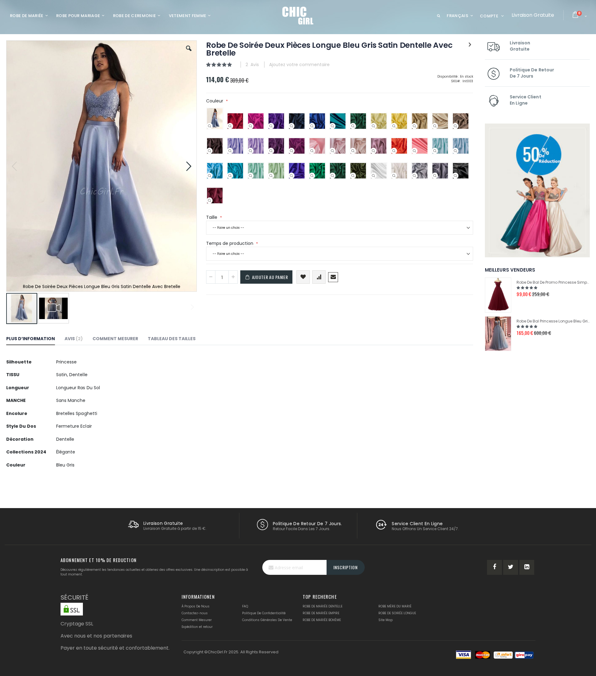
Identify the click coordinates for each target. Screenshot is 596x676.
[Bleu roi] (312, 126)
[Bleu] (209, 176)
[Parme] (250, 151)
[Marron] (209, 151)
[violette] (271, 126)
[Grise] (435, 176)
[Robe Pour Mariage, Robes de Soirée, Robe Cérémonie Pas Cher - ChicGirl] (298, 15)
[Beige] (435, 126)
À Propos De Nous (196, 606)
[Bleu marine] (291, 126)
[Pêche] (353, 151)
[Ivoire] (394, 176)
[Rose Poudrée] (332, 151)
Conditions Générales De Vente (267, 620)
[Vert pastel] (271, 176)
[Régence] (291, 176)
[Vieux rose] (373, 151)
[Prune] (271, 151)
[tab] (35, 339)
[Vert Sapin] (353, 126)
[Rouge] (230, 126)
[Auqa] (435, 151)
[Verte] (312, 176)
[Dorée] (414, 126)
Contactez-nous (195, 613)
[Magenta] (291, 151)
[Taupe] (455, 126)
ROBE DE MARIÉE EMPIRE (321, 613)
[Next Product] (469, 44)
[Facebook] (494, 567)
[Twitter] (510, 567)
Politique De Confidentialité (264, 613)
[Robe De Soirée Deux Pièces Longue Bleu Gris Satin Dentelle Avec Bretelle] (209, 126)
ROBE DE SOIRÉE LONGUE (397, 613)
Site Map (385, 620)
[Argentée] (414, 176)
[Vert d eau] (250, 176)
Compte (489, 16)
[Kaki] (353, 176)
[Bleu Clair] (455, 151)
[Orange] (394, 151)
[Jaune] (394, 126)
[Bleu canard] (332, 126)
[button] (188, 53)
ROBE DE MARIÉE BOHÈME (322, 620)
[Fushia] (250, 126)
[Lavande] (230, 151)
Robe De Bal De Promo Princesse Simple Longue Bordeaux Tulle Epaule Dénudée (553, 282)
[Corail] (414, 151)
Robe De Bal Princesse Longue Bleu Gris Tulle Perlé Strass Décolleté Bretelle (553, 321)
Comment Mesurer (197, 620)
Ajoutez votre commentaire (299, 64)
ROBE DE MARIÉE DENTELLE (322, 606)
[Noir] (455, 176)
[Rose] (312, 151)
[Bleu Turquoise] (230, 176)
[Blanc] (373, 176)
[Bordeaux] (209, 200)
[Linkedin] (526, 567)
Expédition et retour (197, 626)
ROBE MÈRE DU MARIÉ (395, 606)
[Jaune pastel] (373, 126)
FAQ (245, 606)
